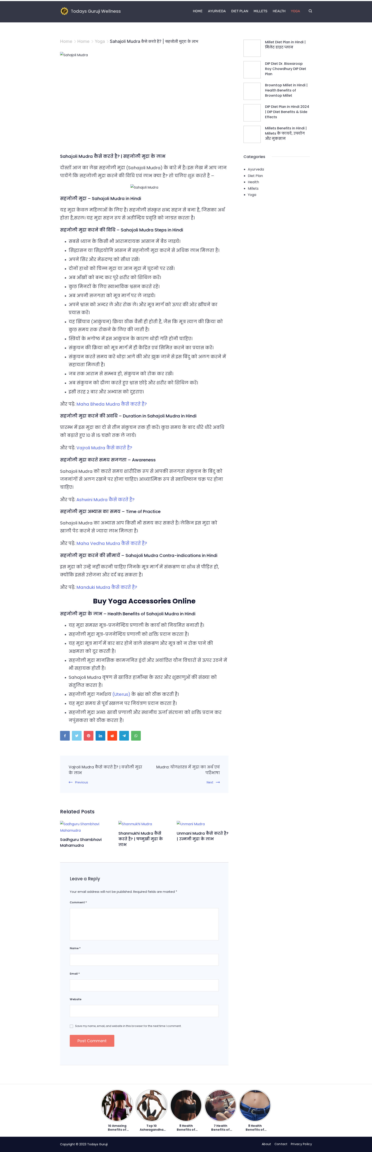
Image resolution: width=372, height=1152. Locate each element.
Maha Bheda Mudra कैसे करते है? (111, 404)
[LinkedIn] (101, 737)
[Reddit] (113, 737)
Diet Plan (239, 11)
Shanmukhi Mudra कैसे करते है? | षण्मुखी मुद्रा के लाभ (140, 839)
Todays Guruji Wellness (96, 11)
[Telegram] (125, 737)
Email (75, 973)
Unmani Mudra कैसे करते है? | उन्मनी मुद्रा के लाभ (202, 836)
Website (75, 999)
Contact (281, 1144)
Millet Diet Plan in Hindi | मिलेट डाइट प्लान (285, 45)
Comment (78, 902)
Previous (81, 782)
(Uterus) (121, 694)
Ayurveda (217, 11)
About (266, 1144)
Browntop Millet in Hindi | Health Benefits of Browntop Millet (286, 90)
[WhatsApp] (137, 737)
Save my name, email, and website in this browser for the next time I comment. (128, 1026)
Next (210, 782)
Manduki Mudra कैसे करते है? (106, 587)
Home (198, 11)
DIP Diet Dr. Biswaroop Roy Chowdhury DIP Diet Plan (285, 68)
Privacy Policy (301, 1144)
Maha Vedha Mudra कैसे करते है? (111, 543)
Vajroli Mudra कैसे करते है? (104, 448)
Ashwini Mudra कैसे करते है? (105, 500)
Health (279, 11)
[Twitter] (78, 737)
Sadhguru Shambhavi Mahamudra (81, 842)
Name (75, 948)
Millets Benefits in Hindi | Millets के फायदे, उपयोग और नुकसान (286, 133)
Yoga (295, 11)
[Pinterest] (90, 737)
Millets (260, 11)
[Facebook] (66, 737)
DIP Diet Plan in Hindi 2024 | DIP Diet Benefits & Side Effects (287, 111)
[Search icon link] (309, 11)
